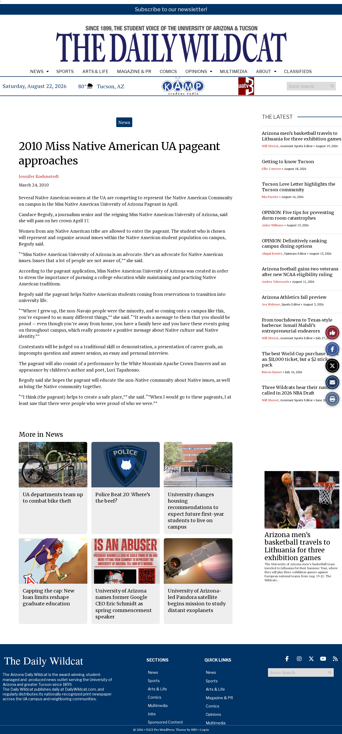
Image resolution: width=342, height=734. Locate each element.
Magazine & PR (134, 71)
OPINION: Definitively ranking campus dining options (294, 243)
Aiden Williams (272, 225)
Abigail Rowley (272, 253)
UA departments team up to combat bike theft (53, 497)
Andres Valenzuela (275, 282)
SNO (194, 730)
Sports (65, 71)
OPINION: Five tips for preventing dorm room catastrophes (298, 215)
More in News (41, 434)
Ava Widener (271, 304)
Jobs (152, 714)
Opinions (196, 71)
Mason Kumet (272, 372)
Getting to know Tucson (288, 161)
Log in (204, 730)
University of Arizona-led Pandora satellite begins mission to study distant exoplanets (197, 600)
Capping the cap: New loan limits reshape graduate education (48, 597)
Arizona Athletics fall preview (294, 297)
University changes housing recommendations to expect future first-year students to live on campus (196, 510)
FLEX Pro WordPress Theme (166, 730)
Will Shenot (270, 146)
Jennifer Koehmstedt (39, 176)
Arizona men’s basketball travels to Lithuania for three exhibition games (301, 136)
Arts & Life (95, 71)
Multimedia (233, 71)
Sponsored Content (165, 722)
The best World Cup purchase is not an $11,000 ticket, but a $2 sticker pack (300, 359)
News (37, 71)
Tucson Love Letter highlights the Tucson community (298, 186)
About (263, 71)
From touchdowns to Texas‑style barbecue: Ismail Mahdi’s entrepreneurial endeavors (297, 325)
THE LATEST (277, 117)
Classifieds (298, 71)
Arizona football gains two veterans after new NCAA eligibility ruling (300, 271)
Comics (168, 71)
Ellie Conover (271, 169)
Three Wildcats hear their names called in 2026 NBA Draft (297, 390)
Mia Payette (270, 197)
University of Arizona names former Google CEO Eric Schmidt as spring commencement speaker (123, 604)
